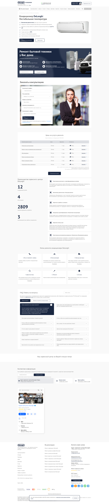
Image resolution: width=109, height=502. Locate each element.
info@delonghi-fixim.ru (76, 457)
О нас (44, 8)
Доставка (52, 8)
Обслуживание (25, 153)
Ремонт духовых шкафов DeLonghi (52, 450)
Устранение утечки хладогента (28, 164)
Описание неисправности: (28, 105)
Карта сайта (20, 483)
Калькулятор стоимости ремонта (25, 475)
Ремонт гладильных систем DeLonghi (53, 458)
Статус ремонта (88, 8)
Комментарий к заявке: (27, 111)
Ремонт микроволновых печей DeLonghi (54, 464)
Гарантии (57, 8)
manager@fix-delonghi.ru (77, 461)
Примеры (20, 457)
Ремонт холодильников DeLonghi (52, 471)
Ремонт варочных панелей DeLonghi (53, 456)
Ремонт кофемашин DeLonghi (51, 448)
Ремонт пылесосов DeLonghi (51, 453)
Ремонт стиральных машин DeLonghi (53, 469)
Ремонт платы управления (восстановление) (31, 149)
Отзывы (48, 8)
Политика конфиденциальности (54, 493)
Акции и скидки (63, 8)
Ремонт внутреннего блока (28, 157)
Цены (40, 8)
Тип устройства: (26, 94)
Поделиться (72, 486)
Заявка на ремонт (71, 8)
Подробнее (54, 263)
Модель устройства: (26, 99)
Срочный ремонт (34, 8)
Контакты (78, 8)
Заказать (83, 145)
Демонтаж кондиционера (27, 145)
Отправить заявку (40, 72)
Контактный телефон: (27, 88)
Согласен (75, 498)
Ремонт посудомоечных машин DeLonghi (54, 466)
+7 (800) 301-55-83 (46, 3)
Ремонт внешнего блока (27, 160)
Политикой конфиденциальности (45, 376)
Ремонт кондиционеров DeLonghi (52, 461)
